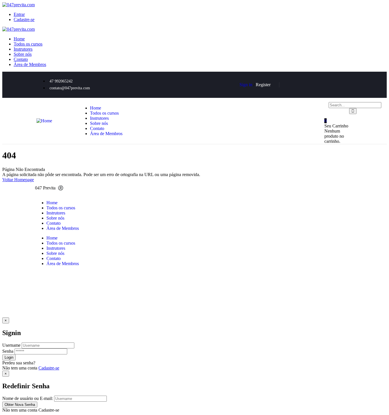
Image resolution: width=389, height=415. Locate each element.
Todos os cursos (60, 207)
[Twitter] (295, 84)
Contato (53, 223)
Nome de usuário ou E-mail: (27, 398)
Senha (7, 351)
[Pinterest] (329, 84)
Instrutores (55, 212)
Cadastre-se (48, 368)
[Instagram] (345, 84)
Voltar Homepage (18, 179)
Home (52, 202)
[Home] (44, 120)
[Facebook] (312, 84)
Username (11, 345)
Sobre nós (55, 218)
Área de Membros (62, 228)
